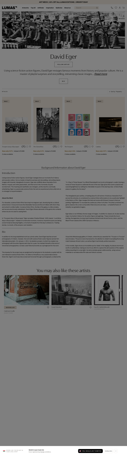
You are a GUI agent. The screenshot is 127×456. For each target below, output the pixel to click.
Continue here (108, 451)
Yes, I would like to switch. (92, 451)
